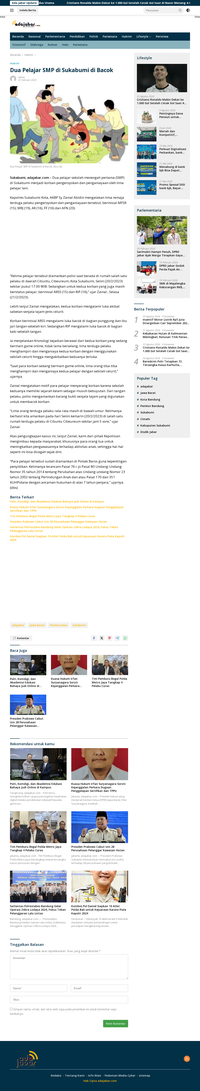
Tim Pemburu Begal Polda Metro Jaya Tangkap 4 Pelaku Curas (52, 516)
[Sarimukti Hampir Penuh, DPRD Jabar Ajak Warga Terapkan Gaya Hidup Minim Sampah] (162, 230)
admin (21, 77)
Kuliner (52, 45)
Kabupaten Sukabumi (155, 425)
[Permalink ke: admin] (13, 78)
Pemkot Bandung (152, 406)
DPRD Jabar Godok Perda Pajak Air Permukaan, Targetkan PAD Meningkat (171, 267)
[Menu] (12, 10)
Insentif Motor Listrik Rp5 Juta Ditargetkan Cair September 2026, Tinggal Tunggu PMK (166, 321)
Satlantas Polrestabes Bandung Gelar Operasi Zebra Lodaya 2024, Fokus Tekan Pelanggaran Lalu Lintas (64, 528)
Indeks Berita (28, 10)
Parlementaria (55, 36)
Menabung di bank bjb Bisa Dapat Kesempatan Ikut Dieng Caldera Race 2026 (172, 168)
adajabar (18, 625)
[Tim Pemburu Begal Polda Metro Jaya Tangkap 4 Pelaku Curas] (110, 665)
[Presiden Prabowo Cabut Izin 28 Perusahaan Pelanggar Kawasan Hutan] (28, 705)
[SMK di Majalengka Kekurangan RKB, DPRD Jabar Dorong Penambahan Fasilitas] (146, 286)
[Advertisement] (69, 242)
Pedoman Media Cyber (120, 1075)
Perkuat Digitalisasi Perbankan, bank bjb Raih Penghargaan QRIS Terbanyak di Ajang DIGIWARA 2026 (172, 150)
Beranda (18, 36)
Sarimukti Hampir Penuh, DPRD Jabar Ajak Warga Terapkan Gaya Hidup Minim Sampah (160, 253)
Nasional (35, 36)
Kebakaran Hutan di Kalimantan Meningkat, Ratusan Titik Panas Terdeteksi (165, 335)
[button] (180, 10)
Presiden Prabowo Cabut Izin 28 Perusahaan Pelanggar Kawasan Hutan (58, 521)
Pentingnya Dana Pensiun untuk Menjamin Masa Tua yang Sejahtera (173, 115)
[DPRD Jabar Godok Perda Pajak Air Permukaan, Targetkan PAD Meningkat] (146, 268)
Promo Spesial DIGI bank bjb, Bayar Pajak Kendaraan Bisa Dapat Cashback (172, 186)
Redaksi (56, 1075)
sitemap (144, 1075)
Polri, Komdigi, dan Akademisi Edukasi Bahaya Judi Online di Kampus (57, 501)
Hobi (65, 45)
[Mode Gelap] (188, 10)
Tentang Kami (75, 1075)
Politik (93, 36)
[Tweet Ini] (102, 638)
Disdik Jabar (148, 432)
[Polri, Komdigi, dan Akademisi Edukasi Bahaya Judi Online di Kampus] (28, 665)
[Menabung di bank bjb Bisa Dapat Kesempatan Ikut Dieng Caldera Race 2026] (146, 169)
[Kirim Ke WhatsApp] (125, 638)
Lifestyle (142, 36)
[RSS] (187, 1059)
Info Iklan (94, 1075)
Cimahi (145, 419)
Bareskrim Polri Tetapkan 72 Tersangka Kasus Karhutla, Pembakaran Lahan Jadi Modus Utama (164, 363)
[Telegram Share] (117, 638)
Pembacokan (58, 625)
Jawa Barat (37, 625)
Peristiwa (162, 36)
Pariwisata (110, 36)
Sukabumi (79, 625)
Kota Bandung (150, 399)
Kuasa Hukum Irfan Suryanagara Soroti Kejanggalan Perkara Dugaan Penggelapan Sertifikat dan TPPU (67, 508)
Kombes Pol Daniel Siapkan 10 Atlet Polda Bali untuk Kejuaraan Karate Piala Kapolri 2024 (67, 538)
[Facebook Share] (94, 638)
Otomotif (19, 45)
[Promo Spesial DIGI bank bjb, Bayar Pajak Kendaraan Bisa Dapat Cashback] (146, 187)
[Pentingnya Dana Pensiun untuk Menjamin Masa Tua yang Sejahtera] (146, 116)
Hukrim (127, 36)
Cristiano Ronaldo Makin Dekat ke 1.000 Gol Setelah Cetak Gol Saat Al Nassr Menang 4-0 (96, 3)
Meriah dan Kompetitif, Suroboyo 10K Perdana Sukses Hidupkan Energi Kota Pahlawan (170, 133)
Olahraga (36, 45)
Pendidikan (77, 36)
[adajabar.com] (26, 23)
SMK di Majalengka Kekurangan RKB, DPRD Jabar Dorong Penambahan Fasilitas (172, 285)
